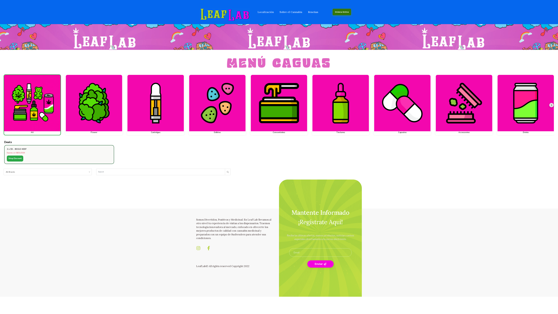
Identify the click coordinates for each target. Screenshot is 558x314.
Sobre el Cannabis (291, 12)
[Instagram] (198, 248)
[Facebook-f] (208, 248)
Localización (266, 12)
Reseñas (313, 12)
